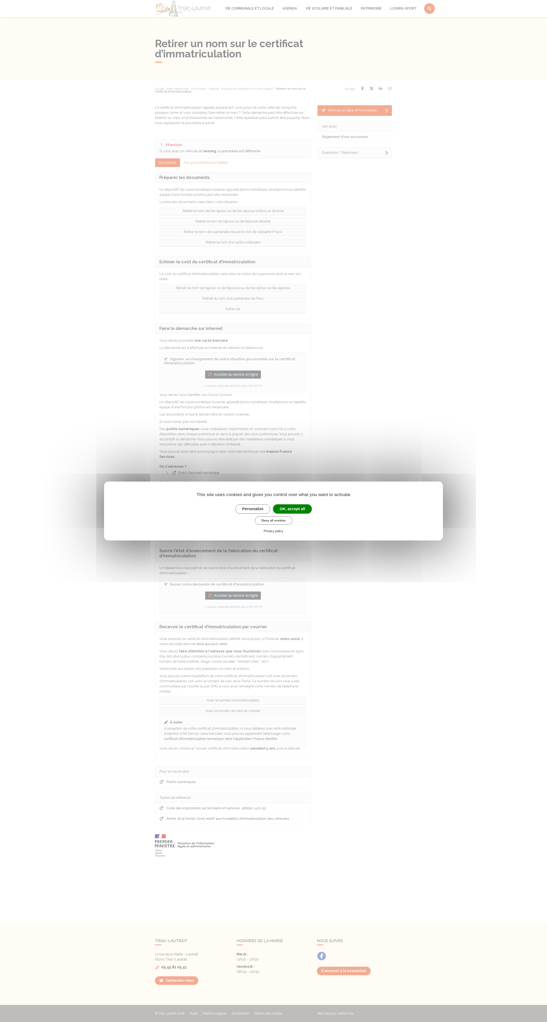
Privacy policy (273, 531)
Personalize (252, 509)
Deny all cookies (274, 520)
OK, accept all (292, 509)
